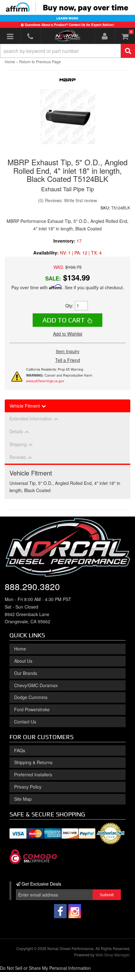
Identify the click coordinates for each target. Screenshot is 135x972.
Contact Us (25, 721)
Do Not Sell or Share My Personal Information (45, 968)
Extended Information (30, 418)
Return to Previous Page (40, 61)
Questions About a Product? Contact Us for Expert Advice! (69, 25)
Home (10, 61)
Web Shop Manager (112, 954)
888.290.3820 (32, 586)
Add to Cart (63, 320)
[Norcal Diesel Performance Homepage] (67, 36)
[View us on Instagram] (74, 911)
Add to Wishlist (67, 334)
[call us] (30, 36)
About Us (23, 661)
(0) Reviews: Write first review (67, 200)
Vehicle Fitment (24, 406)
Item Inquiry (67, 351)
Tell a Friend (67, 360)
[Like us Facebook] (60, 911)
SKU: (105, 208)
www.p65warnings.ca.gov (45, 380)
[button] (67, 51)
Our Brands (25, 673)
